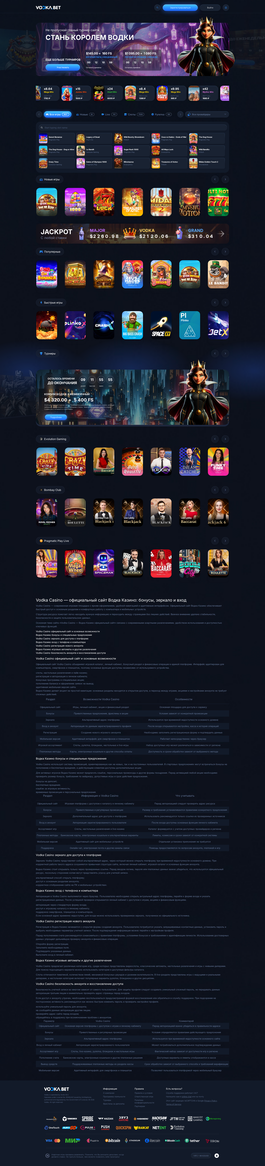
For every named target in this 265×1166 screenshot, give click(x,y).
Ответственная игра (144, 1096)
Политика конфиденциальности (144, 1101)
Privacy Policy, (210, 1100)
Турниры (107, 1100)
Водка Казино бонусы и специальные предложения (64, 635)
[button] (39, 114)
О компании (108, 1093)
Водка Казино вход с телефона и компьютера (61, 642)
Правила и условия (144, 1093)
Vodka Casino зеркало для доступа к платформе (62, 638)
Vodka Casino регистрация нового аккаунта (59, 645)
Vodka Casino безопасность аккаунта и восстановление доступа (71, 653)
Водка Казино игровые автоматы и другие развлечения (66, 649)
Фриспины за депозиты (113, 1104)
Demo (46, 218)
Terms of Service (173, 1104)
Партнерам (140, 1106)
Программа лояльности (114, 1096)
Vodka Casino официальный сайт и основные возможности (68, 631)
